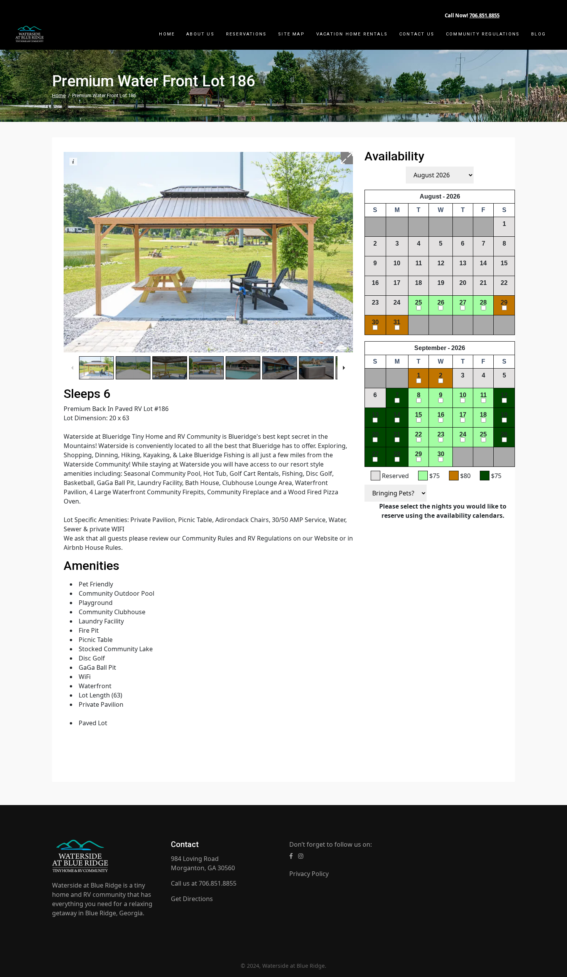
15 (504, 263)
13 (462, 263)
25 (418, 302)
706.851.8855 (484, 15)
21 (483, 283)
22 (504, 283)
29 (504, 302)
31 (396, 322)
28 (483, 302)
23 (375, 302)
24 (396, 302)
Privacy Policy (309, 873)
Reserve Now (439, 534)
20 (462, 283)
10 (396, 263)
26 (440, 302)
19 (440, 283)
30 (375, 322)
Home (59, 95)
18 (418, 283)
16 (375, 283)
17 (396, 283)
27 (462, 302)
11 (418, 263)
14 (483, 263)
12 (440, 263)
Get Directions (192, 898)
